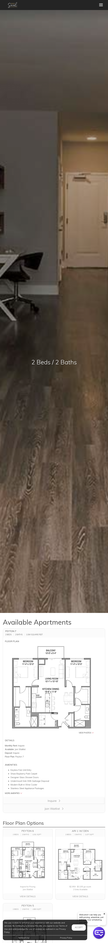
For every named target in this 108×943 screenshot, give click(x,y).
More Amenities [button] (12, 793)
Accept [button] (79, 927)
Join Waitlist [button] (52, 808)
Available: (9, 749)
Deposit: (9, 753)
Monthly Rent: (11, 745)
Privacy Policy (66, 938)
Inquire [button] (52, 800)
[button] (51, 689)
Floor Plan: (10, 756)
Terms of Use (23, 938)
